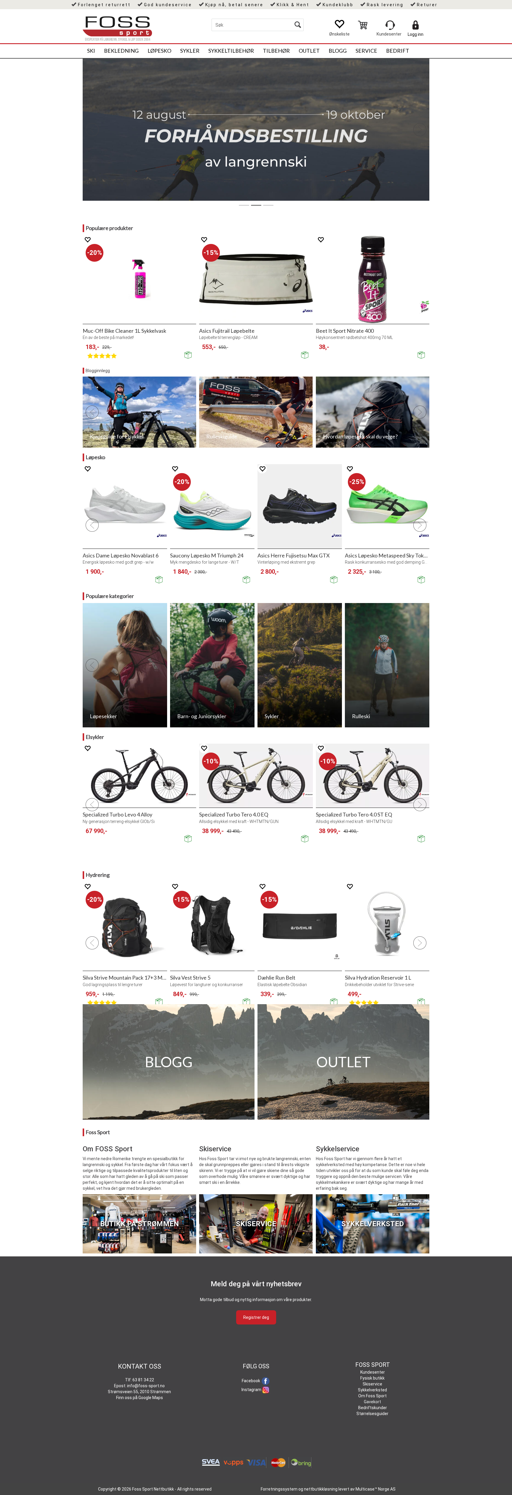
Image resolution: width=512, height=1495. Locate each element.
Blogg (338, 50)
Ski (91, 50)
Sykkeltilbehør (231, 50)
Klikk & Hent (293, 4)
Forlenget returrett (104, 4)
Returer (427, 4)
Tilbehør (276, 50)
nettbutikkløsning (320, 1489)
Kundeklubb (338, 4)
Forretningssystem (279, 1489)
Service (366, 50)
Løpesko (159, 50)
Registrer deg (256, 1317)
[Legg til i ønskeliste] (87, 239)
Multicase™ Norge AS (376, 1489)
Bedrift (397, 50)
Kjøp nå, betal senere (234, 4)
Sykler (189, 50)
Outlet (309, 50)
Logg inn (415, 34)
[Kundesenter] (390, 25)
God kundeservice (168, 4)
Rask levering (385, 4)
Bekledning (121, 50)
